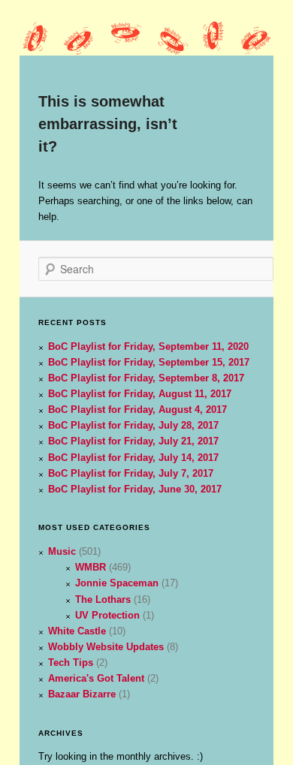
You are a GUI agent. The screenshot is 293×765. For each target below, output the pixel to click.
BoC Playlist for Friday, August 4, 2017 (137, 409)
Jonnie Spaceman (117, 583)
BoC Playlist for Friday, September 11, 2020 (148, 346)
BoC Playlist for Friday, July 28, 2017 (133, 425)
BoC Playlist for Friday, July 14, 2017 (133, 457)
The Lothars (103, 599)
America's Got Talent (96, 678)
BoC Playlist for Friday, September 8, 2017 (146, 378)
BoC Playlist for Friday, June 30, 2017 (135, 489)
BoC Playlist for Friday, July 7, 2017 (130, 473)
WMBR (90, 567)
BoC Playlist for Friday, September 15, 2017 (148, 362)
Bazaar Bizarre (82, 694)
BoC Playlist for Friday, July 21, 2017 (133, 441)
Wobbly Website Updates (106, 646)
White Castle (77, 631)
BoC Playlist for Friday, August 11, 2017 (139, 393)
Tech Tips (70, 662)
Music (62, 551)
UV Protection (107, 615)
